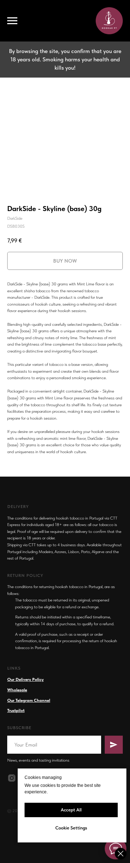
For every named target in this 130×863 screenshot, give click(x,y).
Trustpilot (16, 710)
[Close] (120, 853)
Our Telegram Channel (28, 700)
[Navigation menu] (12, 21)
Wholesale (17, 689)
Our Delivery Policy (25, 679)
